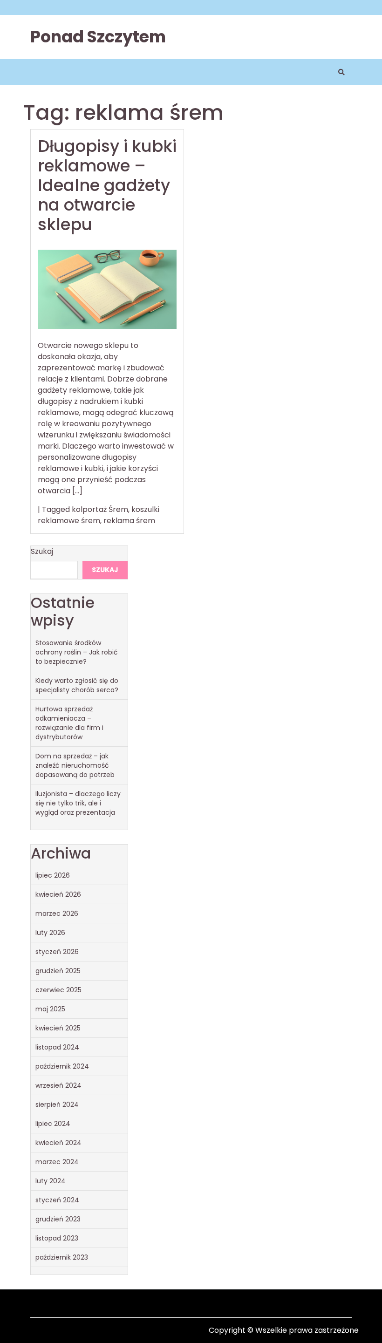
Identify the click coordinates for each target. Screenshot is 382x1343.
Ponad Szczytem (98, 36)
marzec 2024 (57, 1161)
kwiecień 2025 (58, 1028)
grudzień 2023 (58, 1219)
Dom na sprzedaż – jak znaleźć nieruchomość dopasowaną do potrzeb (75, 765)
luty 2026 (50, 932)
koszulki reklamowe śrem (98, 515)
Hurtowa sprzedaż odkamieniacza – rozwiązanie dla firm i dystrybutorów (69, 723)
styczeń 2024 (57, 1200)
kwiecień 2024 (58, 1142)
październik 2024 (62, 1066)
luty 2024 (50, 1181)
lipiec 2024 (52, 1123)
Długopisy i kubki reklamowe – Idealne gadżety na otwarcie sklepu (107, 185)
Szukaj (42, 551)
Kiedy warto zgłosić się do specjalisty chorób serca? (76, 685)
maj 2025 (50, 1009)
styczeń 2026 (57, 951)
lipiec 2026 (52, 875)
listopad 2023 (56, 1238)
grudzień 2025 (58, 970)
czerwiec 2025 (58, 990)
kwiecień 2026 (58, 894)
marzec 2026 (56, 913)
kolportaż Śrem (100, 509)
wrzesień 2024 (58, 1085)
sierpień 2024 (57, 1104)
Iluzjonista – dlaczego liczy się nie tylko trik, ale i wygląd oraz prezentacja (78, 803)
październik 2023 (61, 1257)
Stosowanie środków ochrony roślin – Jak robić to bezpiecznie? (76, 652)
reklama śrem (129, 520)
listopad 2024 (57, 1047)
